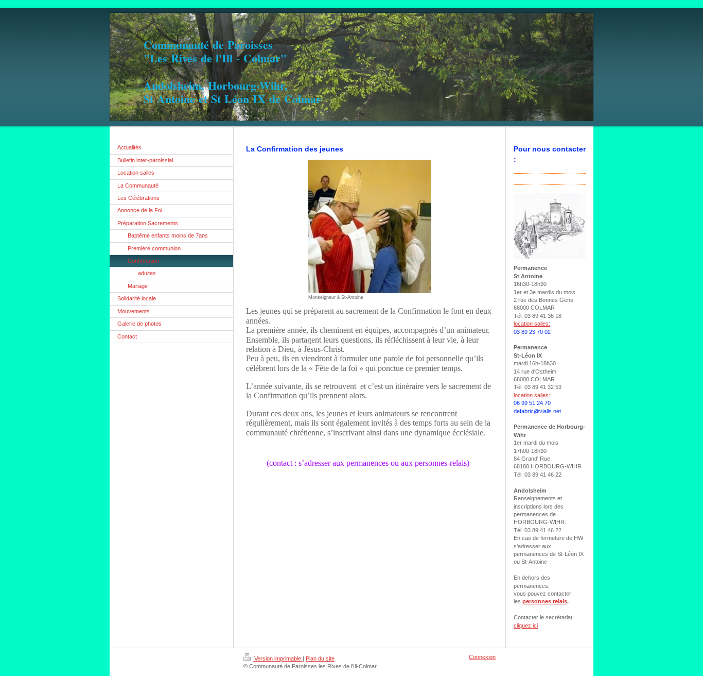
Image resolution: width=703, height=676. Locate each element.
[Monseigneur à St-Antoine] (369, 226)
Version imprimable (278, 658)
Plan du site (320, 658)
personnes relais (544, 601)
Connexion (482, 657)
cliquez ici (526, 625)
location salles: (532, 323)
